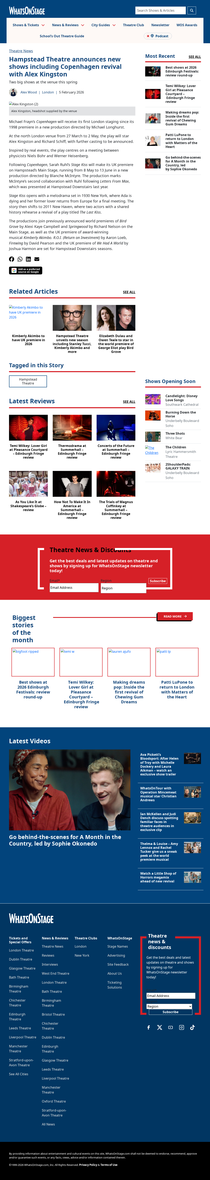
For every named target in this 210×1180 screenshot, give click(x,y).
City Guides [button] (101, 25)
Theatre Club (133, 25)
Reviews (48, 955)
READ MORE (173, 616)
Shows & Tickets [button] (26, 25)
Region (106, 580)
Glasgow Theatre (22, 968)
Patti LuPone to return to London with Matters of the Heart (177, 689)
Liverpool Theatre (22, 1037)
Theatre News (21, 50)
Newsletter (160, 25)
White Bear (174, 438)
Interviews (50, 964)
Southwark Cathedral (182, 404)
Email (55, 580)
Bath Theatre (19, 977)
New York (82, 955)
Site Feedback (118, 964)
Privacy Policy (88, 1165)
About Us (114, 973)
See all (129, 292)
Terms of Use (109, 1165)
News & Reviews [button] (65, 25)
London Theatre (21, 950)
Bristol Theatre (53, 1014)
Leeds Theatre (20, 1028)
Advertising (116, 955)
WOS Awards (187, 25)
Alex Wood (29, 92)
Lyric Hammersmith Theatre (180, 454)
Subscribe (158, 581)
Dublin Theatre (20, 959)
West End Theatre (55, 973)
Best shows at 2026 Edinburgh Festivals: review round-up (33, 689)
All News (48, 1124)
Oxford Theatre (54, 1101)
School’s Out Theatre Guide (62, 36)
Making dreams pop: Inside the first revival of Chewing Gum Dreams (129, 692)
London (48, 92)
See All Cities (18, 1074)
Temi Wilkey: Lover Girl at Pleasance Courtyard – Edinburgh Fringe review (81, 694)
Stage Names (117, 946)
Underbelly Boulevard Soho (182, 423)
